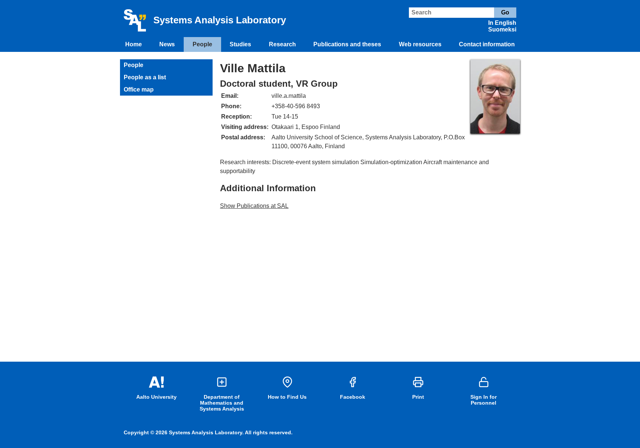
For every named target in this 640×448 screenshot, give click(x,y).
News (167, 44)
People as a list (145, 77)
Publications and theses (347, 44)
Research (282, 44)
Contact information (487, 44)
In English (502, 23)
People (202, 44)
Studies (240, 44)
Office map (139, 89)
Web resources (420, 44)
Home (133, 44)
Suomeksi (502, 29)
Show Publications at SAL (254, 206)
